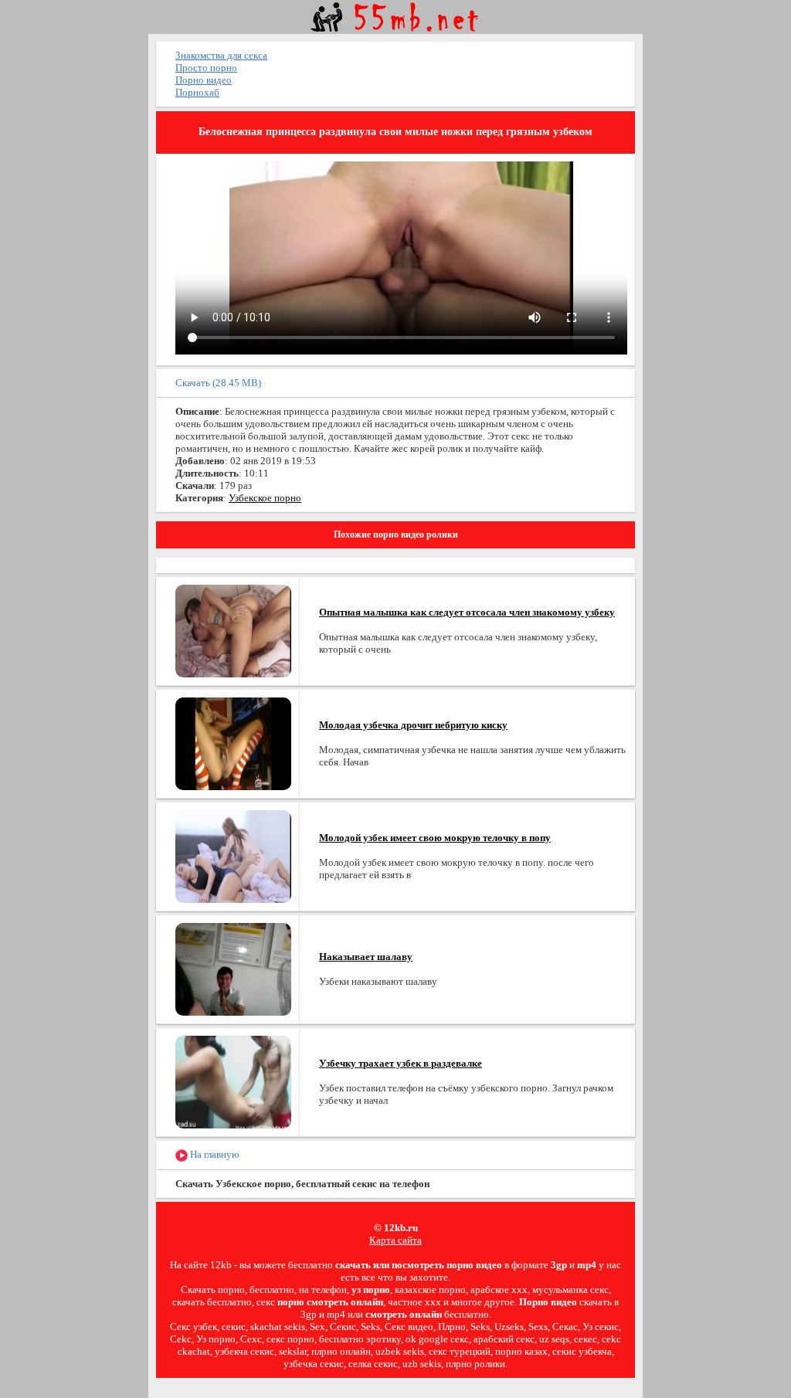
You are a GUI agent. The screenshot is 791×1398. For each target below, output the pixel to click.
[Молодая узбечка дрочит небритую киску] (233, 742)
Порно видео (203, 80)
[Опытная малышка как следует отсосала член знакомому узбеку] (233, 630)
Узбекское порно (265, 498)
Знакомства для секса (221, 55)
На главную (213, 1154)
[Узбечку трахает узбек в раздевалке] (233, 1081)
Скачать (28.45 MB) (218, 383)
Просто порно (206, 67)
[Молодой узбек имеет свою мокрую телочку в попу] (233, 855)
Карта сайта (395, 1240)
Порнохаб (197, 92)
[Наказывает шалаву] (233, 968)
